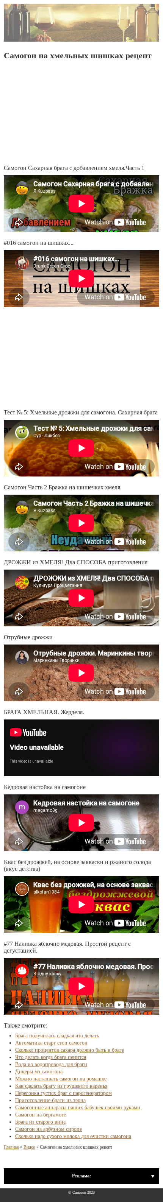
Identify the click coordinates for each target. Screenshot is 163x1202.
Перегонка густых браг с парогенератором (63, 1093)
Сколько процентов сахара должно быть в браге (69, 1050)
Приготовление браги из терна (50, 1100)
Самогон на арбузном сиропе (48, 1129)
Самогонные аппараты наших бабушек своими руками (77, 1107)
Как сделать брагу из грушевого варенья (61, 1086)
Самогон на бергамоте (40, 1115)
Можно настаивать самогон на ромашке (61, 1079)
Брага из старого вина (40, 1122)
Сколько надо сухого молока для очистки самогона (73, 1136)
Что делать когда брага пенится (50, 1057)
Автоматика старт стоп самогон (51, 1043)
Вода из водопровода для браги (51, 1064)
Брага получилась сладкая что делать (57, 1036)
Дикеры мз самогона (39, 1071)
